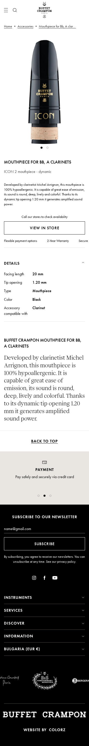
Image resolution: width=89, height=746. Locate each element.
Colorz (57, 729)
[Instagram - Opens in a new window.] (34, 578)
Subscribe (44, 543)
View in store (44, 228)
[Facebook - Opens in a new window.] (44, 578)
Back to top (44, 441)
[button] (39, 496)
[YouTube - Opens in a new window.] (55, 578)
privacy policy (66, 562)
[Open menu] (6, 10)
